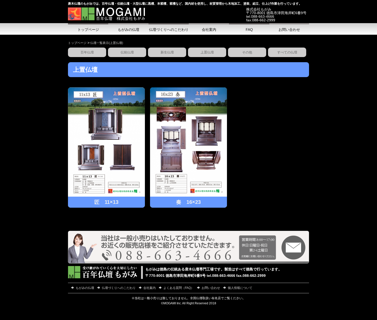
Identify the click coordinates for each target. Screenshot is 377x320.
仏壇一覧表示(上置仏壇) (106, 43)
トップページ (77, 43)
